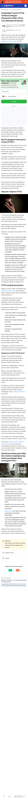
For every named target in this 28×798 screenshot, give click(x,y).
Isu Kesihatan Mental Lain (16, 9)
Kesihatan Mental (5, 9)
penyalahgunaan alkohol (18, 391)
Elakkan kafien (9, 511)
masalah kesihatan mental (8, 290)
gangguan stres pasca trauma (9, 41)
